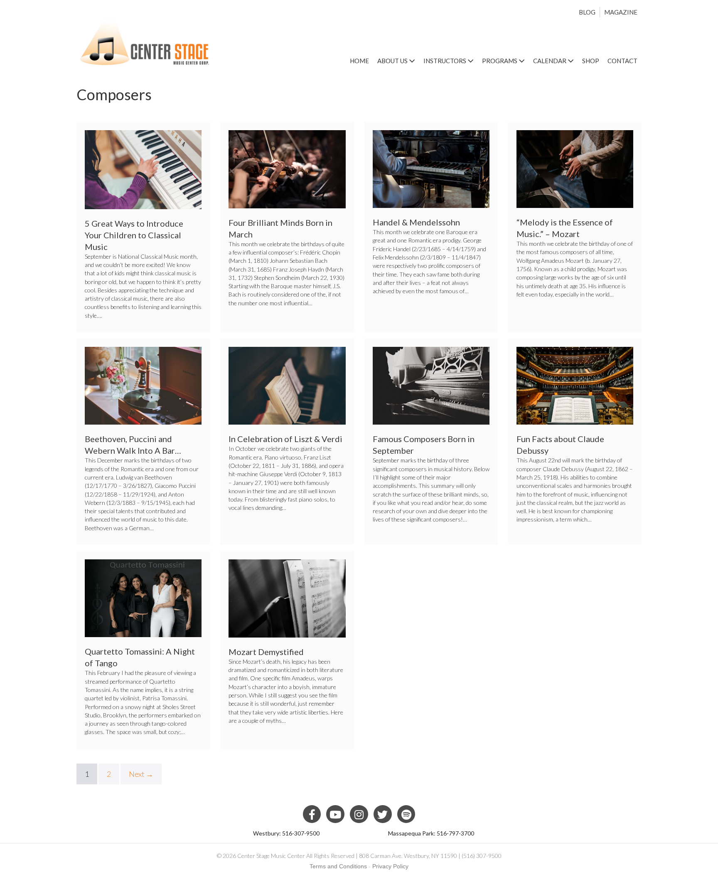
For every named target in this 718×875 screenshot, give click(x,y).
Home (359, 60)
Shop (590, 60)
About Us (393, 60)
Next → (141, 774)
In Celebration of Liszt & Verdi (285, 439)
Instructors (445, 60)
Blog (587, 12)
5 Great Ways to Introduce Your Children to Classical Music (134, 235)
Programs (500, 60)
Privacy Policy (390, 866)
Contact (622, 60)
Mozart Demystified (266, 652)
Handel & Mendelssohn (416, 222)
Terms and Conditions (338, 866)
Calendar (550, 60)
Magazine (620, 12)
